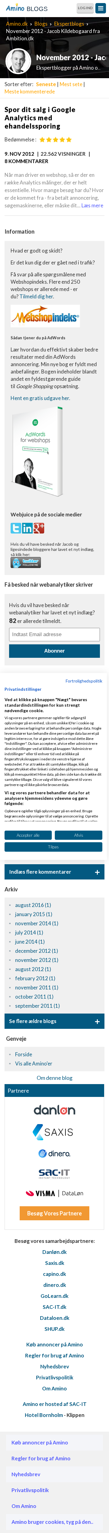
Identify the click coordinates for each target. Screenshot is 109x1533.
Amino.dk (17, 23)
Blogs (41, 23)
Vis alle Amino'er (33, 1063)
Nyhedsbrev (54, 1366)
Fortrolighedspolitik (84, 680)
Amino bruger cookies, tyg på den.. (52, 1522)
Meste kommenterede (30, 91)
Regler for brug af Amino (54, 1355)
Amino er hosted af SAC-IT (55, 1404)
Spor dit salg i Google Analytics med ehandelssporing (40, 117)
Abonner (54, 651)
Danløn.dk (54, 1252)
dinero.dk (54, 1285)
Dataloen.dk (54, 1318)
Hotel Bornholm (44, 1415)
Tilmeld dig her (36, 296)
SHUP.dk (54, 1329)
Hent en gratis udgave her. (40, 398)
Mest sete (71, 84)
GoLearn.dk (54, 1296)
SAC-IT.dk (54, 1307)
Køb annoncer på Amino (54, 1344)
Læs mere (92, 205)
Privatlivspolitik (54, 1377)
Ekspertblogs (69, 23)
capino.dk (54, 1274)
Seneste (46, 84)
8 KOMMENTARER (26, 161)
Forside (23, 1054)
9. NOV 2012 (19, 154)
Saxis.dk (54, 1263)
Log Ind (85, 7)
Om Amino (54, 1388)
